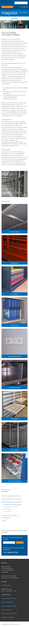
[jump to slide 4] (14, 27)
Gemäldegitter (7, 509)
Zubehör (3, 521)
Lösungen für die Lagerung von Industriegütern (10, 517)
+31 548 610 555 (10, 552)
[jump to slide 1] (9, 27)
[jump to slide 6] (18, 27)
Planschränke (6, 511)
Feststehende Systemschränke (11, 504)
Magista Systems (14, 15)
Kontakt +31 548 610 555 (7, 6)
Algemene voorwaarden (8, 617)
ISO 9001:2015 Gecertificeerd (9, 613)
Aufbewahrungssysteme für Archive (11, 499)
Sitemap (17, 624)
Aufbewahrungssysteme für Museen (11, 502)
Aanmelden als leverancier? (8, 598)
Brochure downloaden (7, 602)
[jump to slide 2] (11, 27)
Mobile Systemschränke (9, 507)
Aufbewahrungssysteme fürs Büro (10, 496)
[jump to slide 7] (19, 27)
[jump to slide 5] (16, 27)
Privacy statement (6, 609)
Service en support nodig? (8, 606)
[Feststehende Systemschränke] (14, 196)
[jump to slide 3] (13, 27)
